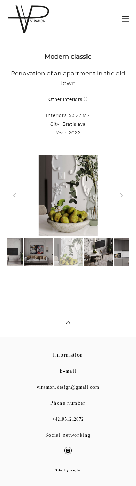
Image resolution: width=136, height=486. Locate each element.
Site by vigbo (68, 470)
